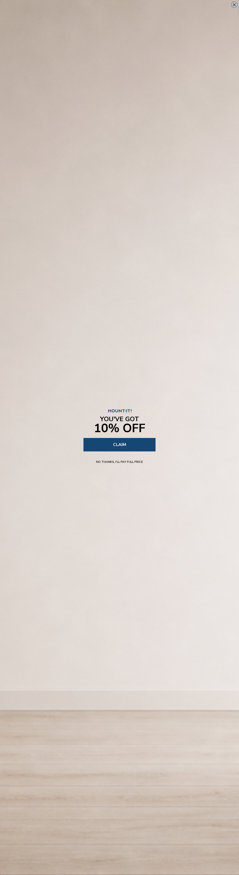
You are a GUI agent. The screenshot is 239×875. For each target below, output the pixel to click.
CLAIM (119, 445)
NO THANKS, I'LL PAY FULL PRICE (119, 462)
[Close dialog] (234, 4)
